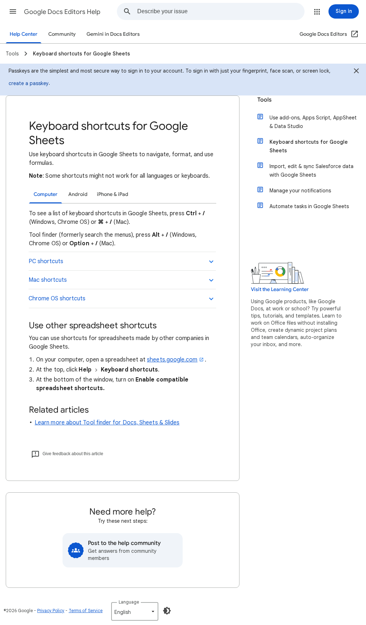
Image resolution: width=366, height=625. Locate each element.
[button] (12, 11)
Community (62, 34)
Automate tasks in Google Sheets (309, 206)
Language (129, 602)
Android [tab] (78, 194)
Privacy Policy (50, 610)
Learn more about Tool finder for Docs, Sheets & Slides (107, 422)
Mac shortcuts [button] (48, 280)
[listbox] (134, 611)
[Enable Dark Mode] (166, 610)
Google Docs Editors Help (62, 12)
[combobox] (220, 11)
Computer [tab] (46, 194)
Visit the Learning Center (280, 289)
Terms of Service (86, 610)
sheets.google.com (172, 359)
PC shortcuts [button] (46, 261)
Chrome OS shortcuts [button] (57, 298)
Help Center (24, 34)
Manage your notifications (300, 190)
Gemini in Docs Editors (113, 34)
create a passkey (29, 83)
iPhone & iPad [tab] (112, 194)
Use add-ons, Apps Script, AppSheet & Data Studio (313, 121)
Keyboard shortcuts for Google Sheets (308, 146)
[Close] (356, 71)
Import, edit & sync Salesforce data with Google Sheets (311, 170)
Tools (264, 99)
